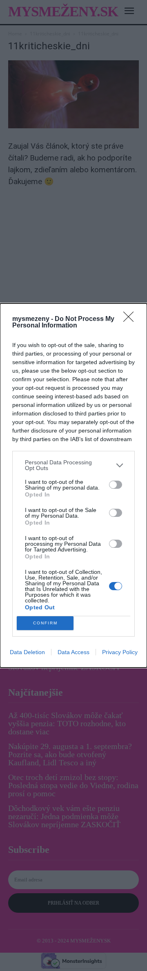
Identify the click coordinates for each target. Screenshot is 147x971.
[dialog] (73, 485)
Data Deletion (27, 652)
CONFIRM (45, 623)
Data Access (73, 652)
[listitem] (73, 465)
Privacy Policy (120, 652)
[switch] (115, 485)
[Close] (131, 319)
